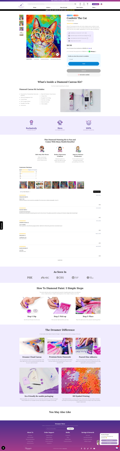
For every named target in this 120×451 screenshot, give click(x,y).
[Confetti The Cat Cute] (64, 185)
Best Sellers (80, 7)
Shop (34, 7)
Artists (48, 7)
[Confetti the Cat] (39, 185)
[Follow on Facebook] (81, 448)
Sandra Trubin (71, 20)
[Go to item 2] (21, 23)
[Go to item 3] (21, 29)
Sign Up (71, 428)
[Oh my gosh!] (31, 185)
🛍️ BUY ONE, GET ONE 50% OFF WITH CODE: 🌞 (60, 10)
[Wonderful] (47, 185)
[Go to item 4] (21, 34)
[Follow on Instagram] (85, 448)
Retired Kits (65, 448)
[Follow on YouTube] (94, 448)
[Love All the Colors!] (80, 185)
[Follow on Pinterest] (91, 448)
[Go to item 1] (21, 17)
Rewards (96, 4)
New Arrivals (63, 7)
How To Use (36, 58)
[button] (117, 448)
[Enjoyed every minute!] (72, 185)
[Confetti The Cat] (23, 185)
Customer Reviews (45, 58)
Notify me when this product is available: (78, 56)
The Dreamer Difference (55, 58)
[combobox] (52, 4)
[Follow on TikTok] (88, 448)
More (93, 7)
